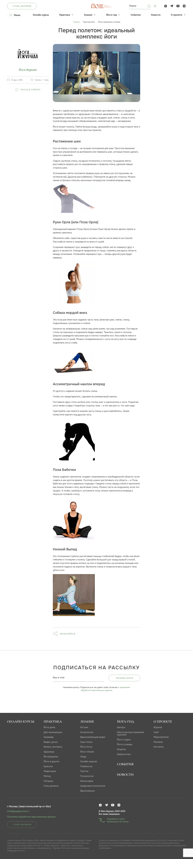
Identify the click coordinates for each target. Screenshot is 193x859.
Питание (48, 781)
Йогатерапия (51, 756)
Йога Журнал (28, 70)
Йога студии (124, 739)
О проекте (176, 15)
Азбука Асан (124, 754)
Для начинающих (53, 732)
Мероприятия (161, 737)
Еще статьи (86, 742)
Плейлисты (86, 766)
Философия (86, 781)
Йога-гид (111, 15)
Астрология (86, 732)
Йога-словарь (124, 744)
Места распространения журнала (130, 733)
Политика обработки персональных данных (31, 816)
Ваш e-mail (58, 677)
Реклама (158, 742)
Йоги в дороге (51, 761)
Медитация (50, 771)
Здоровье (49, 751)
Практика (64, 15)
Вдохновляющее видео (92, 737)
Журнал (158, 727)
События (136, 15)
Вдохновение (87, 790)
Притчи (84, 771)
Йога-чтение (87, 751)
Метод (47, 776)
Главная (76, 22)
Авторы (121, 727)
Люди (83, 756)
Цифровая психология (92, 785)
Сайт (156, 732)
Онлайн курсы (41, 15)
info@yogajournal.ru (18, 811)
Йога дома (49, 727)
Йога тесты (86, 746)
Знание (88, 15)
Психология (87, 776)
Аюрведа (49, 737)
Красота (48, 766)
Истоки (84, 727)
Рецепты (121, 749)
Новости (156, 15)
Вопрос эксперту (53, 746)
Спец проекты (51, 785)
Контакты (159, 746)
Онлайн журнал (88, 761)
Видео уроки (51, 742)
